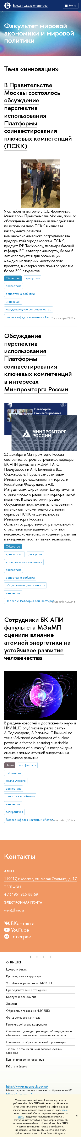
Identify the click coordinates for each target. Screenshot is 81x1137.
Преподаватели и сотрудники (26, 990)
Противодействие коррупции (26, 1024)
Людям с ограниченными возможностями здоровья (34, 1051)
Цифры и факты (16, 969)
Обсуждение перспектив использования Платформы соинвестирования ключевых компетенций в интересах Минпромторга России (38, 362)
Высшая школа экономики (30, 5)
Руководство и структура (23, 976)
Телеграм (20, 936)
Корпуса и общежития (21, 997)
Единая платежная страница (25, 1059)
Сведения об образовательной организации (36, 1042)
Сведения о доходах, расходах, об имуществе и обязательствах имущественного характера (39, 1033)
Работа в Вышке (16, 1066)
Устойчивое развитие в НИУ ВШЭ (29, 983)
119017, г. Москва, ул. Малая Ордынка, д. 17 (40, 878)
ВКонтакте (22, 923)
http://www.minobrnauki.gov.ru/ (27, 1086)
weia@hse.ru (14, 910)
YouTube (19, 929)
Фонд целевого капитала (23, 1017)
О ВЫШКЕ (14, 962)
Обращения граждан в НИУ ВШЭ (28, 1011)
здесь (65, 1110)
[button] (30, 957)
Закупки (11, 1004)
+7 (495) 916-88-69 (21, 894)
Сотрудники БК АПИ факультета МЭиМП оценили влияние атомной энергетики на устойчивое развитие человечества (37, 638)
